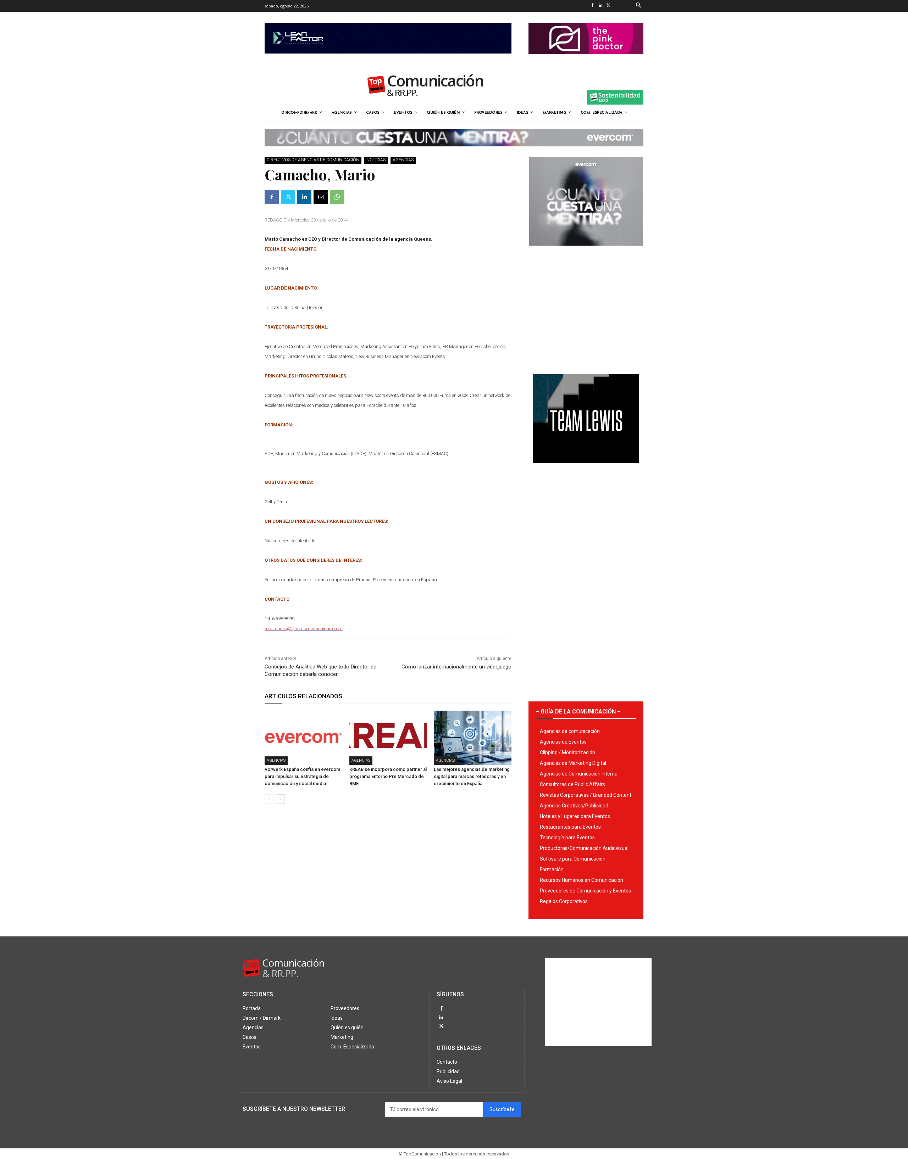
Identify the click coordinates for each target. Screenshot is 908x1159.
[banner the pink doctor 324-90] (585, 60)
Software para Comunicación (572, 859)
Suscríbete (502, 1110)
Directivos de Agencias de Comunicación (313, 159)
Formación (552, 869)
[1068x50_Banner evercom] (454, 152)
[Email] (321, 197)
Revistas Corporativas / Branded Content (585, 795)
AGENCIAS (403, 159)
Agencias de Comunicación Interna (579, 774)
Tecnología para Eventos (567, 837)
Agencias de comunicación (570, 731)
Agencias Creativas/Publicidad (574, 805)
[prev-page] (269, 799)
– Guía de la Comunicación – (578, 711)
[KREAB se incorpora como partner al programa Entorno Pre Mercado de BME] (388, 738)
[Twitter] (608, 6)
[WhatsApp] (337, 197)
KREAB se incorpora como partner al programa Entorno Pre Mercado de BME (388, 776)
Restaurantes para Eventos (570, 827)
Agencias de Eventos (563, 742)
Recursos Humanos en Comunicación (581, 880)
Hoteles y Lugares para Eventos (575, 816)
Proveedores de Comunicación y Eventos (585, 891)
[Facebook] (592, 6)
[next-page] (280, 799)
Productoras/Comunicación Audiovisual (584, 848)
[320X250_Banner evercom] (586, 251)
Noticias (376, 159)
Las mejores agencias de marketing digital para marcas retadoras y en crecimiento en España (472, 776)
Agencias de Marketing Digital (573, 763)
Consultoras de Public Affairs (572, 784)
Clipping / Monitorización (567, 752)
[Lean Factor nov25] (388, 59)
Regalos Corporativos (564, 901)
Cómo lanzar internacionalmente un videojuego (456, 667)
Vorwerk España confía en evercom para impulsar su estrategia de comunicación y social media (302, 776)
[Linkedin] (600, 6)
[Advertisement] (586, 307)
